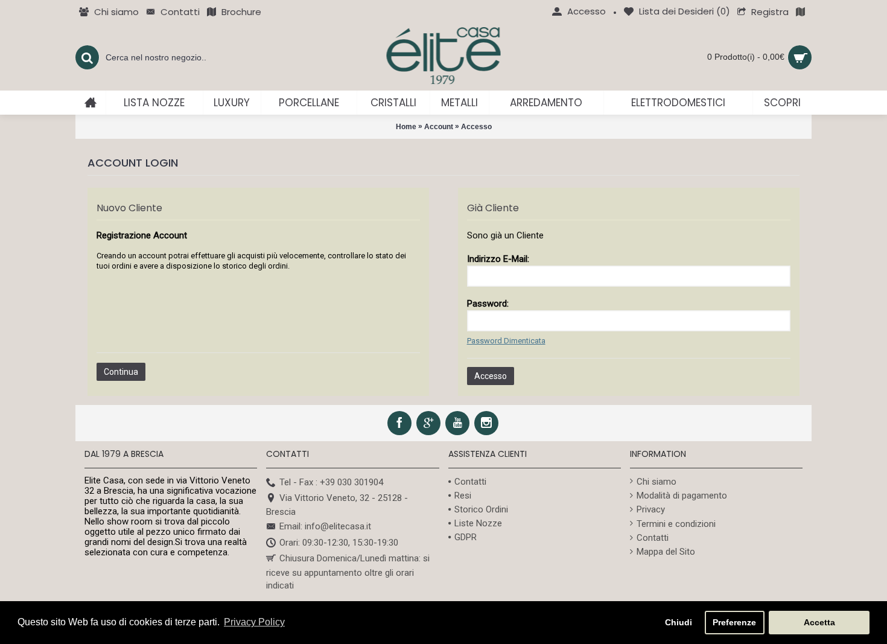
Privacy (651, 509)
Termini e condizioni (676, 523)
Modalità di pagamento (682, 495)
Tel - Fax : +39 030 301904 (331, 482)
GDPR (465, 537)
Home (406, 127)
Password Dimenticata (506, 340)
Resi (462, 495)
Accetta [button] (819, 622)
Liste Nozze (478, 523)
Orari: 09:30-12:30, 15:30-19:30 (338, 542)
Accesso (476, 127)
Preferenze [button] (734, 622)
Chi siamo (656, 481)
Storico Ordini (481, 509)
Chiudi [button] (678, 622)
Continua (121, 372)
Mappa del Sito (666, 551)
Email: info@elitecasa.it (325, 526)
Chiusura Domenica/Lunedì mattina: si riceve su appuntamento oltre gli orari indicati (348, 571)
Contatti (470, 481)
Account (438, 127)
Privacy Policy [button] (254, 622)
